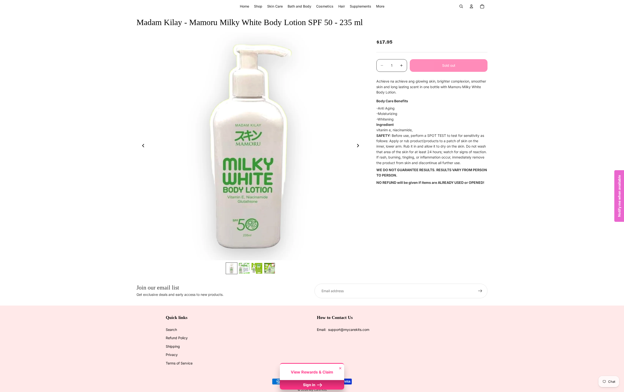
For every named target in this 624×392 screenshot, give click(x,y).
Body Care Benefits (392, 101)
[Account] (471, 6)
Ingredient (385, 124)
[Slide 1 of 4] (231, 268)
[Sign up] (480, 291)
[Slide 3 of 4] (257, 268)
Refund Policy (177, 338)
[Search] (461, 6)
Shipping (173, 346)
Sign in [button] (309, 385)
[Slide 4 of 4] (269, 268)
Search (171, 329)
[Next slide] (359, 146)
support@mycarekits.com (348, 329)
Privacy (172, 355)
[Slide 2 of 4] (244, 268)
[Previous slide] (141, 146)
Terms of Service (179, 363)
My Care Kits (318, 390)
